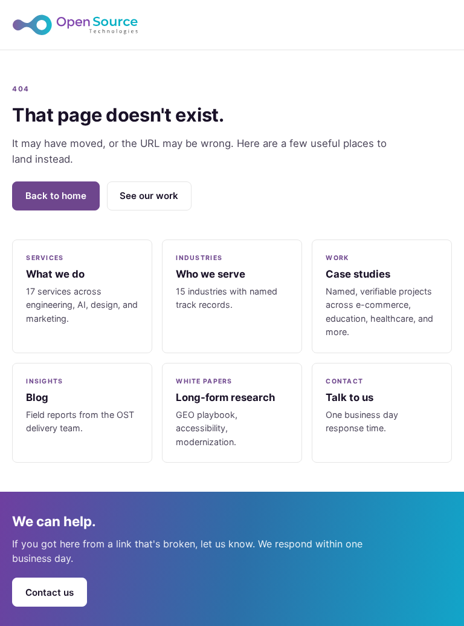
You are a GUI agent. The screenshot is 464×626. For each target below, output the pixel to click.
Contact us (49, 592)
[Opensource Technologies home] (232, 25)
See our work (149, 195)
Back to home (55, 195)
